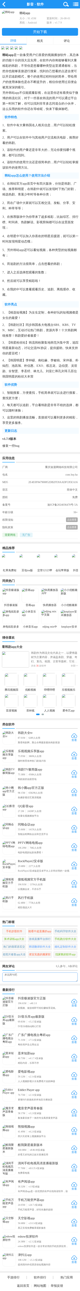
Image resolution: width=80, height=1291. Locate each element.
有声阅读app (26, 1181)
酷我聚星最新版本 (30, 1145)
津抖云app (25, 1254)
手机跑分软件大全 (65, 939)
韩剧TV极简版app (30, 769)
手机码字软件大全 (65, 931)
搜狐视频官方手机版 (32, 879)
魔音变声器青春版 (30, 1108)
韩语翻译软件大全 (40, 946)
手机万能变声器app (31, 1199)
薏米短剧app (26, 1053)
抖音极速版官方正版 (32, 998)
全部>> (74, 665)
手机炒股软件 (14, 931)
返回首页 (23, 1285)
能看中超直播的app (39, 931)
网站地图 (40, 1285)
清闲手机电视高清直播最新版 (38, 1163)
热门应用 (66, 1277)
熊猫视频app (26, 1126)
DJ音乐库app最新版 (31, 1016)
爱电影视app (26, 1071)
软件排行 (40, 1277)
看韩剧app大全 (12, 646)
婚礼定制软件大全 (65, 946)
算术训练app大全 (14, 939)
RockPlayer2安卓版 (30, 861)
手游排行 (13, 1277)
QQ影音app (25, 806)
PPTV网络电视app (30, 842)
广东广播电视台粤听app (34, 1035)
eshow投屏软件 (28, 1236)
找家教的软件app (65, 954)
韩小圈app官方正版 (31, 787)
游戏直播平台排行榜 (40, 940)
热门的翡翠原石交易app (14, 947)
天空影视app (26, 1218)
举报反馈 (57, 1285)
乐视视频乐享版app (31, 751)
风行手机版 (25, 897)
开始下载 (40, 32)
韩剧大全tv (25, 732)
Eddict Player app (29, 1090)
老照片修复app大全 (14, 954)
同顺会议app (26, 824)
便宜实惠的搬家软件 (40, 955)
